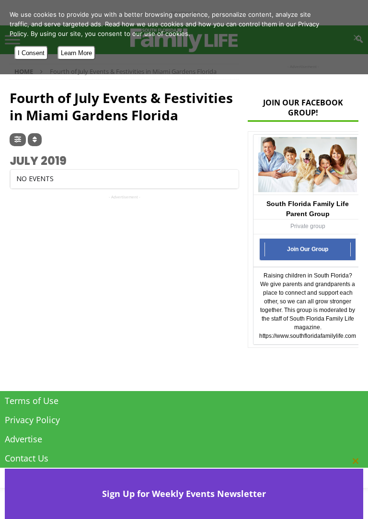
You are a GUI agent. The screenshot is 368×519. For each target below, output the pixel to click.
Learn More (76, 53)
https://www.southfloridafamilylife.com (307, 336)
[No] (356, 37)
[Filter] (18, 139)
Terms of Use (31, 400)
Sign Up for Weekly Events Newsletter (184, 493)
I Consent (31, 53)
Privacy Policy (32, 420)
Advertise (23, 439)
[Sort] (35, 139)
